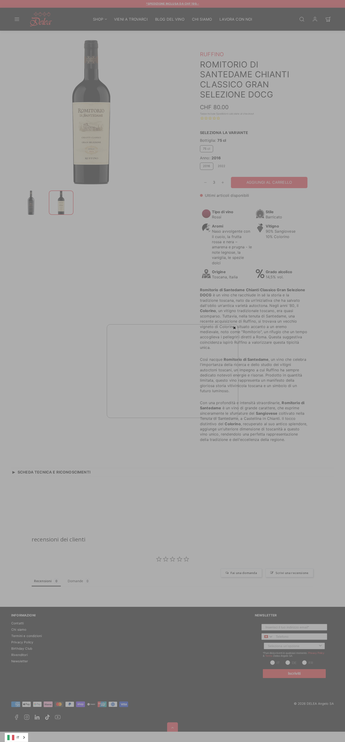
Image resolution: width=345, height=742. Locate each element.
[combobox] (16, 737)
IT (18, 737)
